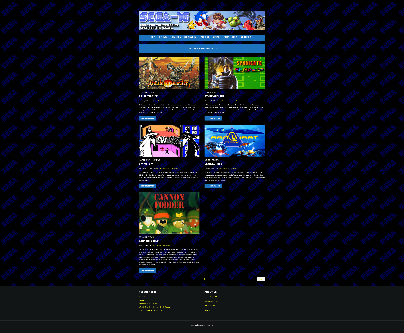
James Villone (222, 168)
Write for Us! (210, 306)
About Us (205, 37)
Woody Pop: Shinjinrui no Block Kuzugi (154, 307)
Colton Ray (156, 101)
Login (234, 37)
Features (176, 37)
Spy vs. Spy (146, 164)
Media (226, 37)
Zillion (141, 300)
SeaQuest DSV (213, 164)
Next (260, 278)
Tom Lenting (156, 245)
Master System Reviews (149, 160)
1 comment (167, 245)
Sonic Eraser (144, 297)
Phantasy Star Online (148, 303)
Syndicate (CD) (214, 96)
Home (153, 37)
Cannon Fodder (149, 241)
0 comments (167, 101)
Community (246, 37)
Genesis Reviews (146, 92)
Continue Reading (147, 118)
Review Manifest (211, 301)
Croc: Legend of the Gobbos (150, 310)
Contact (216, 37)
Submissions (190, 37)
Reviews (163, 37)
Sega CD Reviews (212, 92)
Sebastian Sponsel (227, 101)
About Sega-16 (211, 297)
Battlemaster (148, 96)
